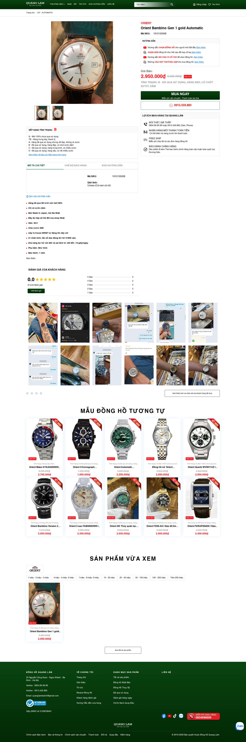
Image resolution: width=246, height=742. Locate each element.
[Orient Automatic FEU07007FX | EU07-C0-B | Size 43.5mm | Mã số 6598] (122, 439)
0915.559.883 (182, 105)
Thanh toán (93, 735)
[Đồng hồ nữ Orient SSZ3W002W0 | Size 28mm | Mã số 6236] (162, 439)
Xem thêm (201, 48)
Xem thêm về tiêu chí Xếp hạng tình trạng (47, 155)
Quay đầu (113, 735)
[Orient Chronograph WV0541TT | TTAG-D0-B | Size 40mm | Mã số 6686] (83, 439)
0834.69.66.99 (41, 686)
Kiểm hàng (125, 735)
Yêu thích (216, 4)
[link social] (36, 706)
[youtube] (169, 717)
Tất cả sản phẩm (121, 677)
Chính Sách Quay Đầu (123, 703)
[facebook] (164, 717)
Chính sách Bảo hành (36, 735)
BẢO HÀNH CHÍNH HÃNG (163, 146)
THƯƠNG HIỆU (56, 4)
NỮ (75, 4)
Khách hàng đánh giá (86, 698)
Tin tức (80, 688)
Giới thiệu (81, 683)
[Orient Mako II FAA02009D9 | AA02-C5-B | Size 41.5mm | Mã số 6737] (44, 439)
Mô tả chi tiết (36, 166)
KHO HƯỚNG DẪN (97, 4)
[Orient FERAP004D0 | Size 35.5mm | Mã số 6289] (202, 498)
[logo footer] (123, 725)
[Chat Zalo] (239, 726)
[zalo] (181, 717)
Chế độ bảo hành (76, 166)
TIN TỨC (82, 4)
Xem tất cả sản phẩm (123, 650)
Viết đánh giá (36, 291)
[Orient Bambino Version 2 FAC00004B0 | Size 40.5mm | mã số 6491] (44, 498)
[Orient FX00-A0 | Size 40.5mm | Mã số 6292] (162, 498)
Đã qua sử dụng (120, 693)
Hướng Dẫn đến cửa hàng (89, 703)
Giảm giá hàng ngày (122, 698)
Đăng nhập (202, 5)
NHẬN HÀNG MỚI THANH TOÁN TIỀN (169, 131)
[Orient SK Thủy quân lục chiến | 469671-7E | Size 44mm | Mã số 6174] (123, 498)
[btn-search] (172, 4)
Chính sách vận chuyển (75, 735)
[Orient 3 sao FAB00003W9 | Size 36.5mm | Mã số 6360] (83, 498)
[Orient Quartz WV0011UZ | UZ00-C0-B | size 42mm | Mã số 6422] (202, 439)
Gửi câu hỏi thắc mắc (39, 196)
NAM (69, 4)
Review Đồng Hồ (84, 693)
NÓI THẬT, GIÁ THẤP (160, 123)
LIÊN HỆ (110, 4)
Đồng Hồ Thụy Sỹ (121, 688)
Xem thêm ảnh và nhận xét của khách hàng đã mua (192, 393)
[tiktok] (175, 717)
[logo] (35, 6)
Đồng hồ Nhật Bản (121, 683)
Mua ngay (180, 96)
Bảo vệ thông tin (55, 735)
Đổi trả (104, 735)
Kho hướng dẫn (112, 166)
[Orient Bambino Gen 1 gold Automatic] (44, 603)
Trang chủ (81, 677)
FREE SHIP (155, 138)
